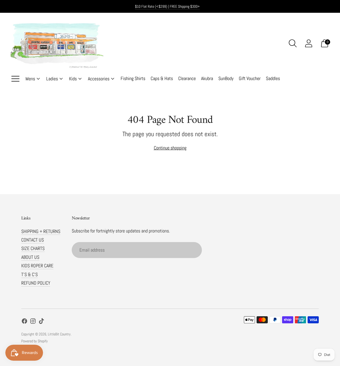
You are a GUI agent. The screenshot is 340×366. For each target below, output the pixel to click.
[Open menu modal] (15, 78)
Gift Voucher (250, 78)
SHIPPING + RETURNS (40, 231)
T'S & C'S (29, 274)
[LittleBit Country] (57, 43)
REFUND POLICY (35, 283)
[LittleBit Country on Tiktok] (41, 322)
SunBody (225, 78)
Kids (73, 79)
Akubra (207, 78)
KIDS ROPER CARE (37, 266)
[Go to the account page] (308, 43)
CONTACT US (32, 240)
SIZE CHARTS (33, 248)
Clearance (187, 78)
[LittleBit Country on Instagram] (33, 322)
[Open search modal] (292, 43)
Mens (30, 79)
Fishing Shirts (133, 78)
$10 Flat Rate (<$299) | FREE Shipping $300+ (167, 6)
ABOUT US (30, 257)
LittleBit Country (59, 334)
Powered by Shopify (34, 341)
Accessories (98, 79)
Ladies (52, 79)
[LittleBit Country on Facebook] (24, 322)
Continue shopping (170, 148)
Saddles (273, 78)
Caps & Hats (162, 78)
